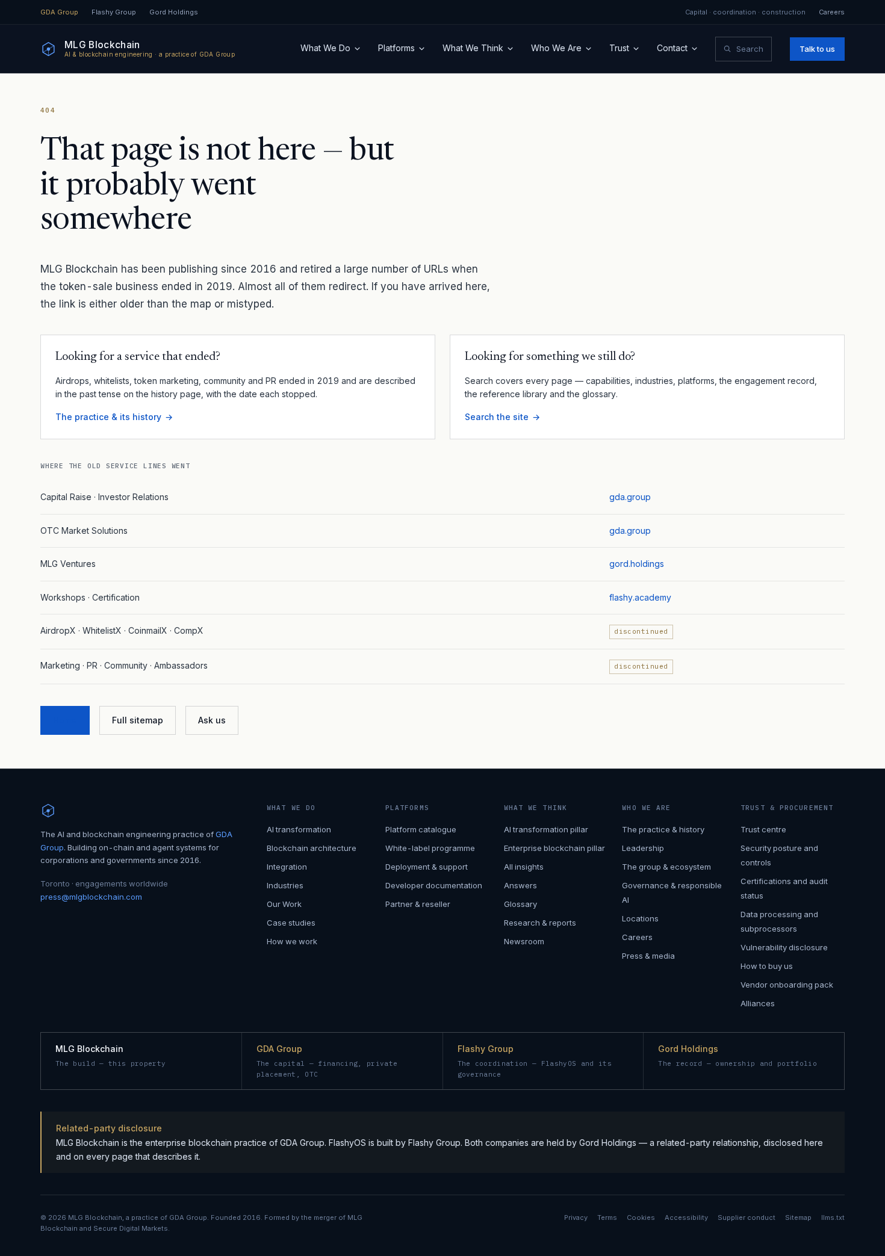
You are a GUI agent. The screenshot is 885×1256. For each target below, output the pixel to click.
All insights (524, 866)
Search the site (497, 417)
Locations (640, 918)
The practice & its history (108, 417)
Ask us (212, 720)
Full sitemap (137, 720)
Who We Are (556, 48)
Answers (520, 885)
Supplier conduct (746, 1217)
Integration (287, 866)
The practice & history (663, 829)
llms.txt (833, 1217)
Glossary (520, 904)
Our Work (284, 904)
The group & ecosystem (666, 866)
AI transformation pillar (546, 829)
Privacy (576, 1217)
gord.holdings (636, 563)
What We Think (472, 48)
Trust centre (763, 829)
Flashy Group (114, 12)
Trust (619, 48)
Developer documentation (433, 885)
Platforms (396, 48)
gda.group (630, 497)
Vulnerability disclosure (784, 947)
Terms (607, 1217)
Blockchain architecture (311, 848)
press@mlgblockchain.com (91, 897)
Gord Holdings (173, 12)
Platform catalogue (420, 829)
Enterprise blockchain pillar (554, 848)
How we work (292, 941)
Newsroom (524, 941)
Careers (832, 12)
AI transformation (299, 829)
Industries (285, 885)
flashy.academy (640, 597)
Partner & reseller (417, 904)
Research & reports (540, 922)
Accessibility (686, 1217)
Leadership (643, 848)
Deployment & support (426, 866)
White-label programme (430, 848)
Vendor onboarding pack (787, 984)
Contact (672, 48)
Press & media (648, 956)
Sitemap (798, 1217)
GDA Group (59, 12)
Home (65, 720)
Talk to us (817, 49)
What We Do (325, 48)
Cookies (641, 1217)
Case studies (291, 922)
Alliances (758, 1003)
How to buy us (767, 966)
